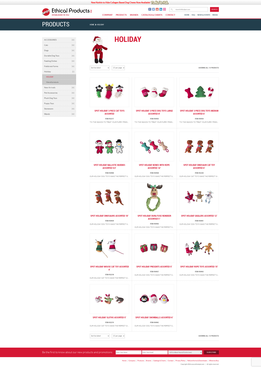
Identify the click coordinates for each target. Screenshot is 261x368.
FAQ (193, 15)
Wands (59, 114)
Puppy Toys (59, 103)
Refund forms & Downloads (197, 360)
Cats (59, 45)
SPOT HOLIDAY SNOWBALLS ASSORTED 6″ (154, 317)
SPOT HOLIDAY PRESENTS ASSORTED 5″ (154, 267)
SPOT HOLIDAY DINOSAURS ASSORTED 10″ (109, 216)
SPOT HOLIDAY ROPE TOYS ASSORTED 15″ (199, 267)
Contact (170, 15)
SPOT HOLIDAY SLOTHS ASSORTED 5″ (109, 317)
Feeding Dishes (59, 61)
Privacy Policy (180, 360)
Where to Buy (214, 360)
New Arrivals (59, 87)
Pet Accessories (59, 93)
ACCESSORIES (59, 40)
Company (107, 15)
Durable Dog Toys (59, 56)
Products (121, 15)
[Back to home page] (72, 12)
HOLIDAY (49, 77)
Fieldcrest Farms (59, 66)
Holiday (59, 72)
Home (186, 15)
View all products (52, 82)
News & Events (203, 15)
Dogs (59, 50)
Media (215, 15)
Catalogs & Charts (152, 15)
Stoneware (59, 109)
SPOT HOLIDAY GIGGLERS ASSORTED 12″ (199, 216)
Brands (134, 15)
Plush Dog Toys (59, 98)
